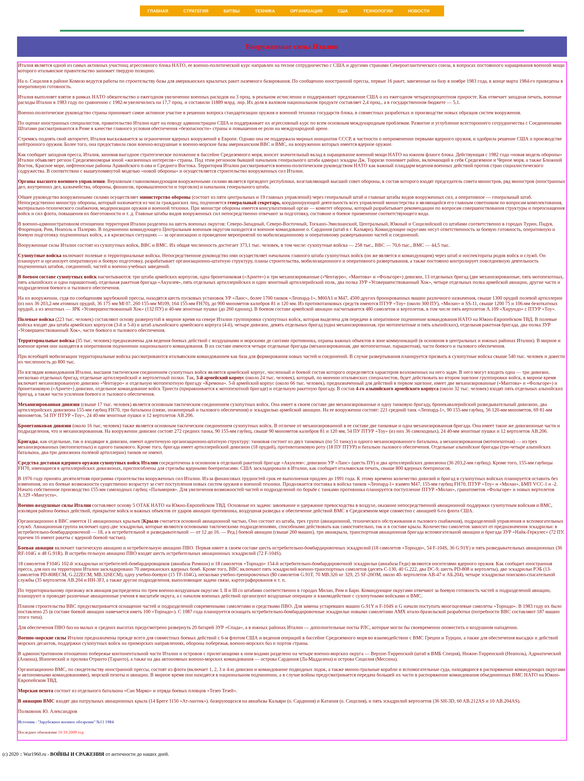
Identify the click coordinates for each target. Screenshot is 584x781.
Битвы (232, 11)
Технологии (378, 11)
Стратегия (195, 11)
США (343, 11)
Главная (158, 11)
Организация (306, 11)
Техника (265, 11)
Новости (418, 11)
